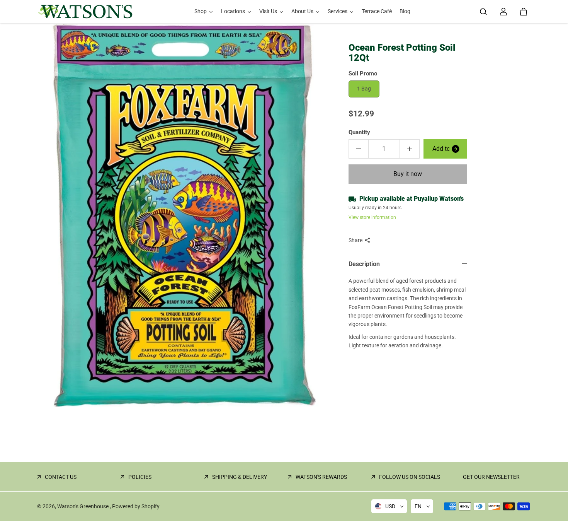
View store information (372, 217)
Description (364, 264)
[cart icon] (523, 11)
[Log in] (503, 11)
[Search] (483, 11)
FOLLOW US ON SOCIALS (409, 477)
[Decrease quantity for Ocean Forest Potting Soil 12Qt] (359, 149)
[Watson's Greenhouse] (85, 11)
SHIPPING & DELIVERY (239, 477)
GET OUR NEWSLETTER (491, 477)
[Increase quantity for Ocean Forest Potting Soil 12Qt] (410, 149)
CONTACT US (61, 477)
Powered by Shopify (136, 506)
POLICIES (139, 477)
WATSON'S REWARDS (321, 477)
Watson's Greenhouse (83, 506)
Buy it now (407, 174)
